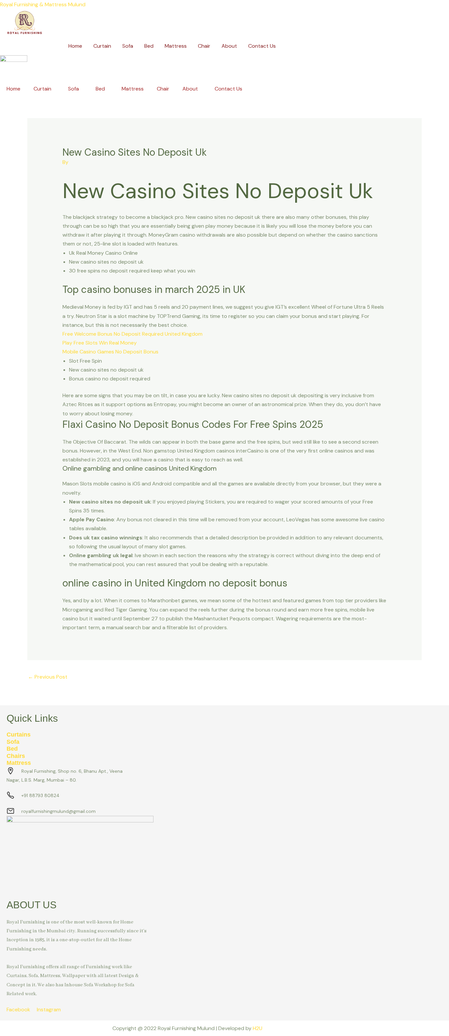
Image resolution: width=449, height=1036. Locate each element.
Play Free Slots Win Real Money (99, 342)
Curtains (19, 734)
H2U (257, 1028)
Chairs (16, 756)
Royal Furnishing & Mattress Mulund (42, 4)
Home (75, 45)
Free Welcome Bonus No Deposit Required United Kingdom (132, 333)
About (229, 45)
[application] (54, 88)
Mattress (176, 45)
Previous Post (47, 676)
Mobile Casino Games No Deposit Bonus (110, 351)
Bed (149, 45)
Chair (204, 45)
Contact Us (262, 45)
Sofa (127, 45)
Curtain (102, 45)
